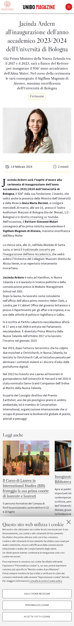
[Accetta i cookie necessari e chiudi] (68, 522)
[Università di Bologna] (7, 6)
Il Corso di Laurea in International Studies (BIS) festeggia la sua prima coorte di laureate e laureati (26, 488)
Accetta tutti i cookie (37, 616)
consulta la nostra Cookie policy (45, 581)
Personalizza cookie (37, 605)
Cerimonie (37, 96)
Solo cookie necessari (37, 594)
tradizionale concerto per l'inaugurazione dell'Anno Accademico (29, 251)
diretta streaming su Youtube (39, 217)
